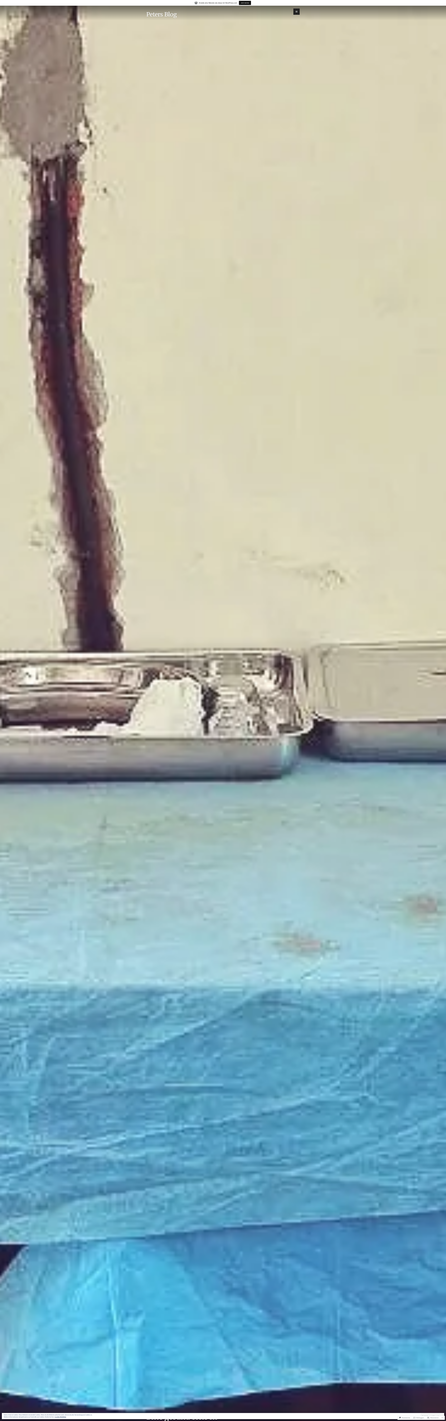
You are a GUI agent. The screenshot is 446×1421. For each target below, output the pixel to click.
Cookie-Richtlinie (60, 1417)
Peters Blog (161, 14)
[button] (296, 11)
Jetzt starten (245, 3)
